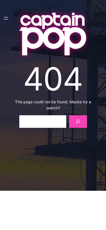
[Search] (78, 121)
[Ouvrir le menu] (6, 18)
